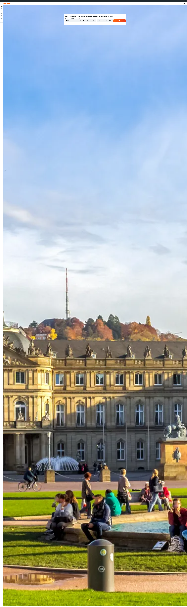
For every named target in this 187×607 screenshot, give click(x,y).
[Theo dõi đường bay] (1, 16)
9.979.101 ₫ (68, 16)
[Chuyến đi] (1, 18)
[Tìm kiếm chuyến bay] (1, 7)
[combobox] (67, 18)
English (101, 1)
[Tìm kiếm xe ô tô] (1, 11)
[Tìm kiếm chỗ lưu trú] (1, 9)
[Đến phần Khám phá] (1, 13)
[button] (186, 1)
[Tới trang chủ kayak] (7, 3)
